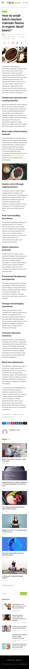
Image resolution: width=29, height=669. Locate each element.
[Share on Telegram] (22, 43)
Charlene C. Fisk (11, 34)
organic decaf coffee (18, 414)
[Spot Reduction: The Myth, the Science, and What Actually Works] (6, 606)
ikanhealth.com (23, 664)
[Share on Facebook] (4, 43)
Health (4, 11)
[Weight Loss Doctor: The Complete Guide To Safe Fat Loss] (14, 521)
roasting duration (7, 417)
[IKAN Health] (14, 2)
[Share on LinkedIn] (17, 43)
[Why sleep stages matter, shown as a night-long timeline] (14, 544)
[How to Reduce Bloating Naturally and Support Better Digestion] (14, 498)
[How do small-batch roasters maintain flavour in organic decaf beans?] (14, 55)
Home (3, 7)
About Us (19, 660)
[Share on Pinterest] (13, 43)
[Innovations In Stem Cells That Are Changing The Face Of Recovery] (6, 646)
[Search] (26, 2)
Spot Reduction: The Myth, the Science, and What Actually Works (18, 606)
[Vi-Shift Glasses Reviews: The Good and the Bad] (6, 629)
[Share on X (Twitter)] (8, 43)
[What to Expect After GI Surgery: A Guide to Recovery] (14, 450)
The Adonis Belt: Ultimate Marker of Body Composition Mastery (19, 636)
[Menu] (3, 2)
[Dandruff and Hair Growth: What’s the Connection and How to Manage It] (6, 617)
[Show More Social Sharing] (25, 43)
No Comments (21, 36)
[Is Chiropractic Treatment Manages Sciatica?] (14, 567)
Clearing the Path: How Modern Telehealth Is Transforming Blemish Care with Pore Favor (14, 484)
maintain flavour (7, 414)
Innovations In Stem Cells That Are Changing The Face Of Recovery (19, 645)
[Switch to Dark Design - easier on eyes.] (24, 2)
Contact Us (10, 660)
